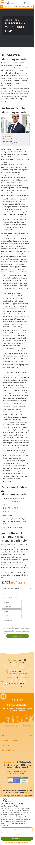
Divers (16, 597)
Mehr (16, 829)
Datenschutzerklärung (12, 843)
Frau (5, 597)
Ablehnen (17, 834)
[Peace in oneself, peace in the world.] (3, 696)
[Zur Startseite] (9, 2)
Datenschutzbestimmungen (14, 631)
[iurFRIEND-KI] (25, 3)
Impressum (25, 843)
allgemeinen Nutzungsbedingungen (19, 627)
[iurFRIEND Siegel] (10, 780)
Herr (10, 597)
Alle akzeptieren (16, 838)
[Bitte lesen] (5, 3)
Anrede (5, 594)
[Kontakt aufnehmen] (28, 2)
